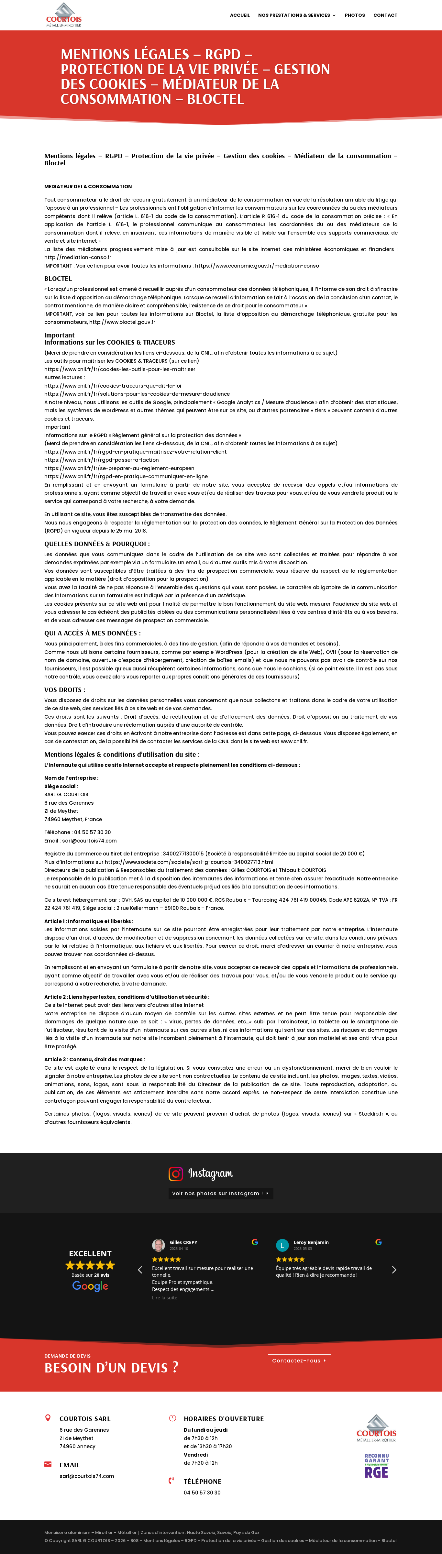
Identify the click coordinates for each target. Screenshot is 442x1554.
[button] (394, 1271)
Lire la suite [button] (164, 1298)
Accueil (240, 15)
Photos (355, 15)
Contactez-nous (296, 1360)
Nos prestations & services (294, 15)
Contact (385, 15)
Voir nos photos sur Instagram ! (217, 1193)
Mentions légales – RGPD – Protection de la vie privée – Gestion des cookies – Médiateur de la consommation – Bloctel (270, 1540)
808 (134, 1540)
